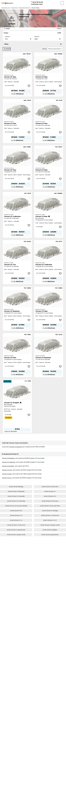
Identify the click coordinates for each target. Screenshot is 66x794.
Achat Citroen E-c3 (16, 515)
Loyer (59, 33)
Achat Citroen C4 (49, 491)
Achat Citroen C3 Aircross (50, 487)
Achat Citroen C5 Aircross (50, 501)
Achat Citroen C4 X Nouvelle (16, 501)
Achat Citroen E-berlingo (50, 511)
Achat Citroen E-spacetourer (16, 530)
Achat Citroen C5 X (16, 511)
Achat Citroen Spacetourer (50, 535)
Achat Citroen (15, 8)
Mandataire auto (6, 8)
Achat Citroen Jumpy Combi (16, 535)
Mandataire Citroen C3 (25, 8)
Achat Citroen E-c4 (16, 520)
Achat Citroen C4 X (50, 496)
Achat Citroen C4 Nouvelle (16, 496)
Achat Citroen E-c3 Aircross (50, 515)
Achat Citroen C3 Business (16, 491)
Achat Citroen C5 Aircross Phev (50, 506)
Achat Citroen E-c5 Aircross (16, 525)
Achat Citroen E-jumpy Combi (49, 525)
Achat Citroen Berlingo (16, 487)
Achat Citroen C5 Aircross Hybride (16, 506)
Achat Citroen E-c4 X (50, 520)
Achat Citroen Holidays (50, 530)
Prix (53, 33)
